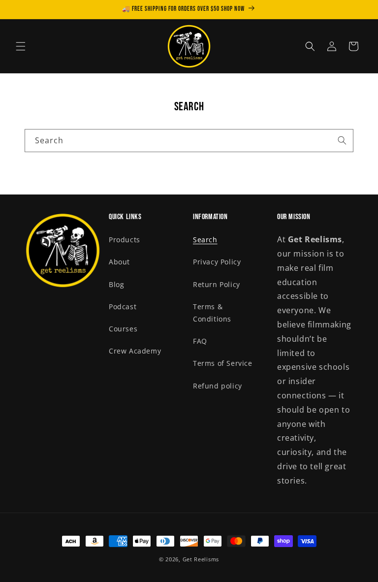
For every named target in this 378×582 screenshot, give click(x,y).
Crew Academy (135, 351)
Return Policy (216, 284)
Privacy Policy (217, 261)
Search (205, 239)
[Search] (342, 140)
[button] (21, 46)
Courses (123, 328)
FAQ (200, 341)
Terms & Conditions (212, 312)
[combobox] (189, 140)
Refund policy (217, 385)
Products (124, 239)
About (119, 261)
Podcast (122, 306)
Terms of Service (222, 363)
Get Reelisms (201, 559)
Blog (116, 284)
